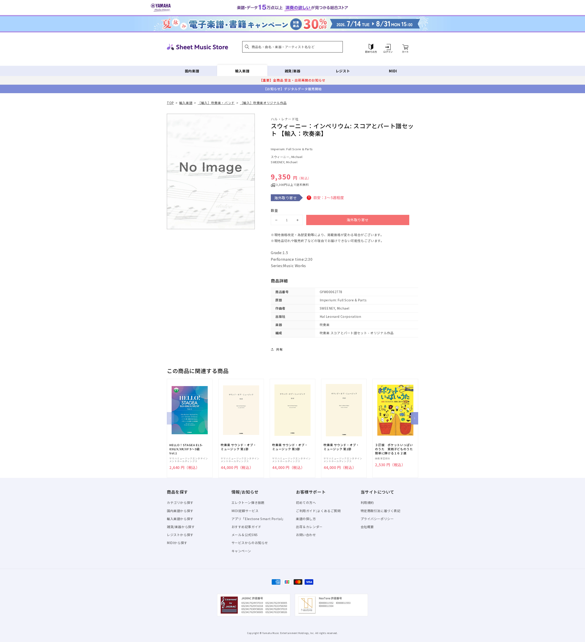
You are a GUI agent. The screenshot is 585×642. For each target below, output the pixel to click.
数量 (274, 210)
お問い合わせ (306, 534)
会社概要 (367, 526)
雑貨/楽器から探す (181, 526)
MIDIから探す (177, 542)
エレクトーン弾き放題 (248, 502)
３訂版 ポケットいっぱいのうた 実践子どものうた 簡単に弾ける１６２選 (395, 449)
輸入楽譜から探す (180, 518)
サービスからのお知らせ (249, 542)
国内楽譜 (192, 70)
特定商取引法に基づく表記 (381, 510)
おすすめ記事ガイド (246, 526)
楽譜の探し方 (306, 518)
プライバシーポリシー (377, 518)
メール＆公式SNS (244, 534)
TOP (170, 102)
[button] (292, 47)
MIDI (393, 70)
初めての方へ (306, 502)
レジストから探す (180, 534)
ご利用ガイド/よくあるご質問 (318, 510)
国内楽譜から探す (180, 510)
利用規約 (367, 502)
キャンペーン (241, 551)
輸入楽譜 (242, 70)
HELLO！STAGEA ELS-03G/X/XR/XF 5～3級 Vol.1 (186, 449)
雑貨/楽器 (292, 70)
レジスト (343, 70)
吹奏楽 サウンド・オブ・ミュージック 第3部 (290, 447)
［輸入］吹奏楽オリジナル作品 (263, 102)
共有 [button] (279, 349)
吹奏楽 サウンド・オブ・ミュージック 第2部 (341, 447)
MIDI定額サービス (245, 510)
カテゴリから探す (180, 502)
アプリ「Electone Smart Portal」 (258, 518)
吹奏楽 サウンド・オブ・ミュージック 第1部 (238, 447)
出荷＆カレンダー (309, 526)
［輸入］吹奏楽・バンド (216, 102)
